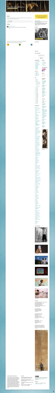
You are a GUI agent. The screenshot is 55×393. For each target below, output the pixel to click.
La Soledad (36, 190)
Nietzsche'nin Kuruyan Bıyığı (37, 115)
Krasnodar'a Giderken (38, 180)
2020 (36, 89)
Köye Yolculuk (37, 117)
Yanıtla (9, 28)
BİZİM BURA (36, 65)
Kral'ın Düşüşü (37, 159)
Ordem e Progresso (41, 12)
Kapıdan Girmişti (37, 186)
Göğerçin (36, 196)
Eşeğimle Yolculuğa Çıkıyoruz (37, 133)
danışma (36, 23)
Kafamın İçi (10, 12)
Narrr (36, 209)
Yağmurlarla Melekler (37, 165)
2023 (36, 81)
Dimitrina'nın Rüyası (37, 207)
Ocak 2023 (37, 86)
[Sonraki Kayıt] (8, 45)
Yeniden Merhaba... (44, 123)
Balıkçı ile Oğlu (37, 129)
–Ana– (7, 12)
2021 (36, 88)
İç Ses (20, 12)
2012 (36, 97)
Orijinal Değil (36, 198)
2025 (36, 80)
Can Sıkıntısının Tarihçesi (37, 171)
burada (35, 22)
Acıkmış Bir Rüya (37, 166)
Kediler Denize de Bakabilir (37, 218)
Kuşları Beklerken (37, 170)
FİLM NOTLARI (37, 63)
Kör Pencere (36, 134)
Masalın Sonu (37, 194)
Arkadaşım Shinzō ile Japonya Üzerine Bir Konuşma (37, 154)
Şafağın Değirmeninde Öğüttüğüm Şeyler (37, 124)
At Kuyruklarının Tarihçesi (37, 122)
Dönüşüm (36, 172)
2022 (36, 87)
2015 (36, 94)
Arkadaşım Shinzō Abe (37, 156)
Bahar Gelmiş (37, 185)
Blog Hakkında (44, 62)
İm (35, 126)
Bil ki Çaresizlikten (37, 127)
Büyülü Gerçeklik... (44, 106)
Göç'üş (36, 116)
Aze (9, 26)
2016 (36, 93)
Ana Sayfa (44, 61)
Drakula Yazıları (37, 74)
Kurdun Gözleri (37, 150)
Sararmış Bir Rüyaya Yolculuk (37, 178)
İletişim (43, 64)
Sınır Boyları (36, 151)
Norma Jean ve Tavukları (37, 161)
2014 (36, 95)
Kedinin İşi (36, 200)
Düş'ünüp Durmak (37, 210)
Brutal (36, 111)
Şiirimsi (26, 12)
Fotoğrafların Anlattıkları (36, 73)
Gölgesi (36, 199)
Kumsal (36, 204)
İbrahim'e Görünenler (37, 177)
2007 (36, 102)
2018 (36, 91)
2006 (36, 103)
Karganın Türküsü (37, 213)
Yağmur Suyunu (37, 148)
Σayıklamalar (44, 65)
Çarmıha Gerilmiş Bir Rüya (37, 174)
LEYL (42, 125)
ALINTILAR (36, 62)
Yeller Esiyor (36, 195)
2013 (36, 96)
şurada (40, 22)
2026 (36, 79)
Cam (36, 223)
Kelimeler (14, 12)
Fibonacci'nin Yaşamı (37, 120)
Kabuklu (36, 189)
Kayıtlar (44, 74)
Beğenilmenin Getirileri (37, 182)
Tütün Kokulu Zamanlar (36, 203)
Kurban (36, 164)
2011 (36, 98)
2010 (36, 99)
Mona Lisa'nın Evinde (37, 179)
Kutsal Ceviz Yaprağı (37, 168)
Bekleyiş (36, 147)
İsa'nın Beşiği (37, 125)
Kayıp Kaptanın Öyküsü (37, 118)
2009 (36, 100)
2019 (36, 90)
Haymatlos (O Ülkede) (37, 221)
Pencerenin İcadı (37, 212)
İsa (35, 220)
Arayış (36, 135)
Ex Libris (29, 12)
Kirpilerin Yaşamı (37, 175)
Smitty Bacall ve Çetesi (37, 162)
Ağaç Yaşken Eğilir (37, 142)
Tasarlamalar (33, 12)
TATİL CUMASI (43, 104)
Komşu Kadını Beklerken (37, 128)
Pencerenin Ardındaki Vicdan (38, 206)
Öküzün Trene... (37, 214)
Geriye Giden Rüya (37, 152)
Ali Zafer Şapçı (44, 119)
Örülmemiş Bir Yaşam (37, 131)
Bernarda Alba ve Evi (37, 130)
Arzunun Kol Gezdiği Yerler (37, 112)
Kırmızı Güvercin (37, 139)
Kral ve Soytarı (37, 197)
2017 (36, 92)
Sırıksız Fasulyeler (37, 110)
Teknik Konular (44, 63)
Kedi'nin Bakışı (37, 143)
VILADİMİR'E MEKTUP (36, 66)
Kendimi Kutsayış (37, 149)
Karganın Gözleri (37, 167)
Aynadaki (36, 141)
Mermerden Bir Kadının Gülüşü (37, 138)
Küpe (36, 169)
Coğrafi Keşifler (37, 215)
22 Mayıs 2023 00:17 (12, 26)
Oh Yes (37, 12)
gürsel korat (43, 94)
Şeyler (17, 12)
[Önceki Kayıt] (31, 45)
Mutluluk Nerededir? (37, 219)
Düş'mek (36, 211)
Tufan (36, 176)
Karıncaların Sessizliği (36, 188)
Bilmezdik (36, 146)
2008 (36, 101)
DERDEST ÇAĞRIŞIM (36, 68)
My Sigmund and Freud (37, 109)
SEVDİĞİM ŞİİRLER (37, 61)
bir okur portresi (43, 89)
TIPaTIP (43, 100)
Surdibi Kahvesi (37, 140)
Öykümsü (23, 12)
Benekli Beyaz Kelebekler (37, 208)
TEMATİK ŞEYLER (37, 64)
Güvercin (36, 201)
